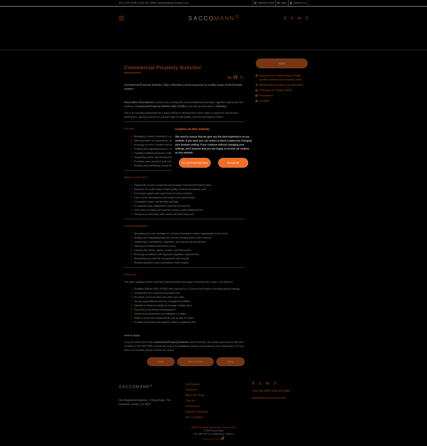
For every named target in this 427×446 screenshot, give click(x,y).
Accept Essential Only (195, 162)
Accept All (233, 162)
